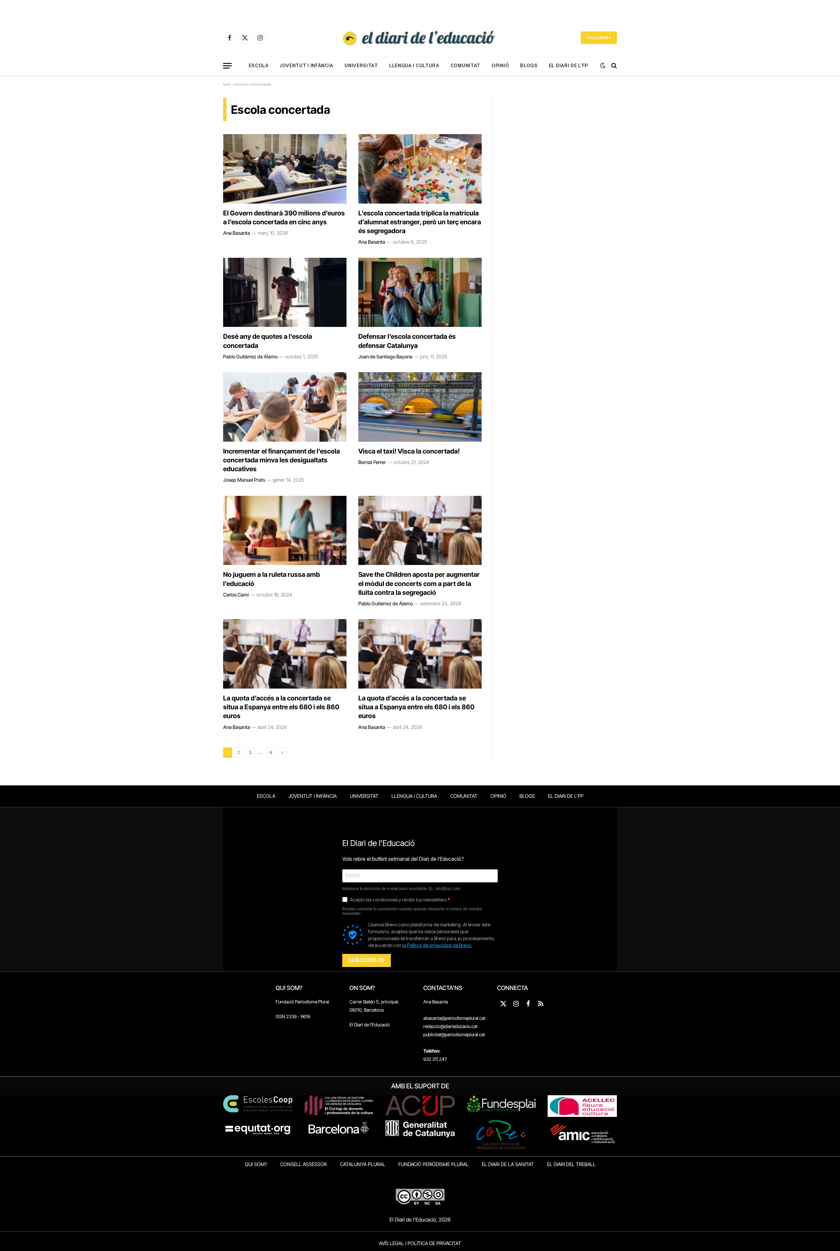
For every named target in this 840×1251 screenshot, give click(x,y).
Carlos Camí (236, 595)
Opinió (500, 65)
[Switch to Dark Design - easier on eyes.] (602, 66)
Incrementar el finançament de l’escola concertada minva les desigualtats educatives (281, 460)
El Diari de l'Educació (369, 1024)
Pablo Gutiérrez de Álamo (250, 356)
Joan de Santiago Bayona (385, 356)
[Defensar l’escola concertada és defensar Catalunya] (420, 292)
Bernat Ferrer (372, 462)
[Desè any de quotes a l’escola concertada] (284, 292)
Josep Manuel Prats (244, 480)
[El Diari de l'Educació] (420, 38)
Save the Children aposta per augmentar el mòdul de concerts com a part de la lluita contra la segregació (419, 583)
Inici (227, 84)
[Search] (613, 65)
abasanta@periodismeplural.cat (454, 1018)
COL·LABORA (598, 37)
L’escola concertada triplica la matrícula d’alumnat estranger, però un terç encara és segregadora (419, 222)
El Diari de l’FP (568, 65)
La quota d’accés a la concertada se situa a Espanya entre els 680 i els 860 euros (281, 707)
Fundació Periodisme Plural (302, 1001)
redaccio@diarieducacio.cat (450, 1026)
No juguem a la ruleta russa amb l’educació (271, 579)
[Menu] (227, 65)
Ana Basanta (236, 233)
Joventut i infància (306, 65)
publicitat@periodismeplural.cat (454, 1034)
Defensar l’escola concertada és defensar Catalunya (407, 341)
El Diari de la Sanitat (508, 1164)
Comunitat (465, 65)
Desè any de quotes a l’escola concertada (267, 341)
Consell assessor (303, 1164)
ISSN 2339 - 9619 (293, 1016)
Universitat (361, 65)
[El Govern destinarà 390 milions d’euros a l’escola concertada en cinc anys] (284, 169)
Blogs (529, 65)
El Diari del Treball (571, 1164)
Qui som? (256, 1164)
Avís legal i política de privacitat (420, 1243)
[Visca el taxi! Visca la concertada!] (420, 407)
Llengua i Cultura (414, 65)
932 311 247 (435, 1059)
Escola (259, 65)
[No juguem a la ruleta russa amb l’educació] (284, 530)
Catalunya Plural (362, 1164)
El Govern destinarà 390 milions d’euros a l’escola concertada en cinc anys (284, 217)
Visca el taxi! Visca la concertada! (409, 451)
